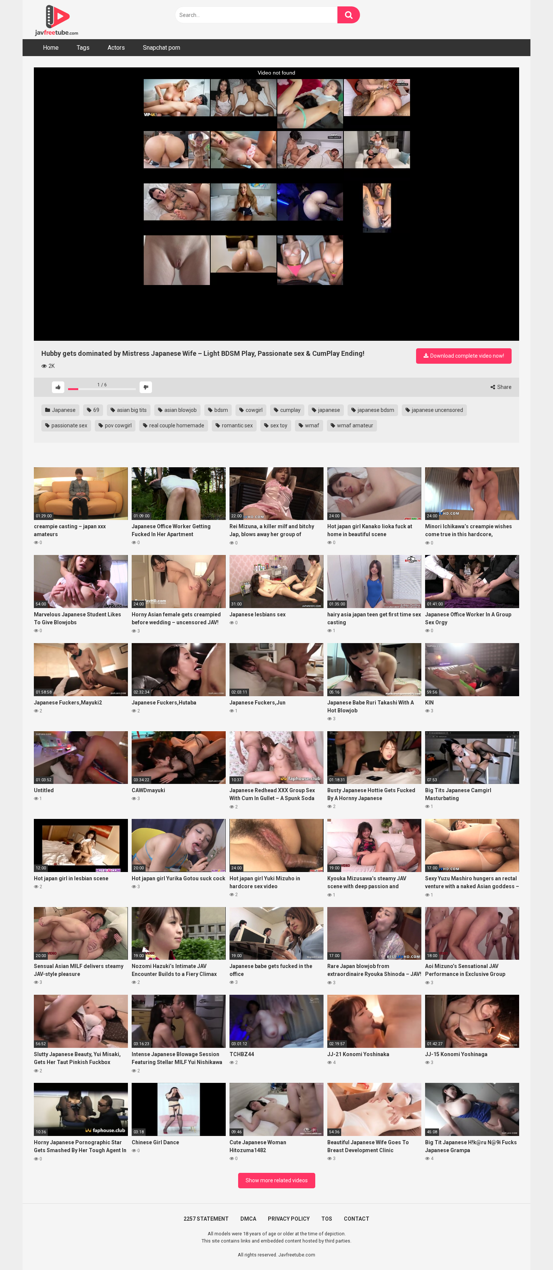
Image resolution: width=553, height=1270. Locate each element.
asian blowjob (180, 410)
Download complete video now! (466, 356)
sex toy (278, 425)
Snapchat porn (161, 47)
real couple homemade (176, 425)
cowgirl (254, 410)
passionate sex (68, 425)
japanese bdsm (375, 410)
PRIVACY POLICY (289, 1219)
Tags (83, 47)
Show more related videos (277, 1180)
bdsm (220, 410)
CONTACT (356, 1219)
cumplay (290, 410)
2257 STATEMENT (206, 1219)
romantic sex (237, 425)
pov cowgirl (118, 425)
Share (504, 387)
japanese (328, 410)
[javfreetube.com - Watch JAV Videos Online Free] (56, 19)
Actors (116, 47)
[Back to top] (528, 1247)
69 (95, 410)
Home (51, 47)
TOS (326, 1219)
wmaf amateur (354, 425)
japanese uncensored (437, 410)
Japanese (63, 410)
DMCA (248, 1219)
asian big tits (131, 410)
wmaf (311, 425)
